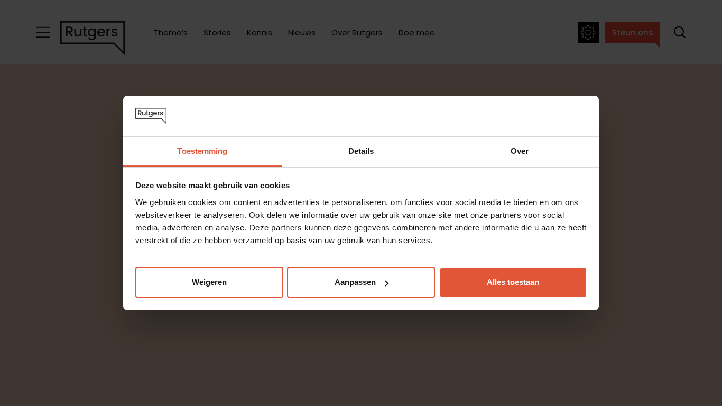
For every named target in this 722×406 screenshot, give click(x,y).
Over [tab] (520, 150)
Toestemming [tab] (202, 150)
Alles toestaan (513, 282)
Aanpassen (355, 282)
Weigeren (209, 282)
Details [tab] (361, 150)
